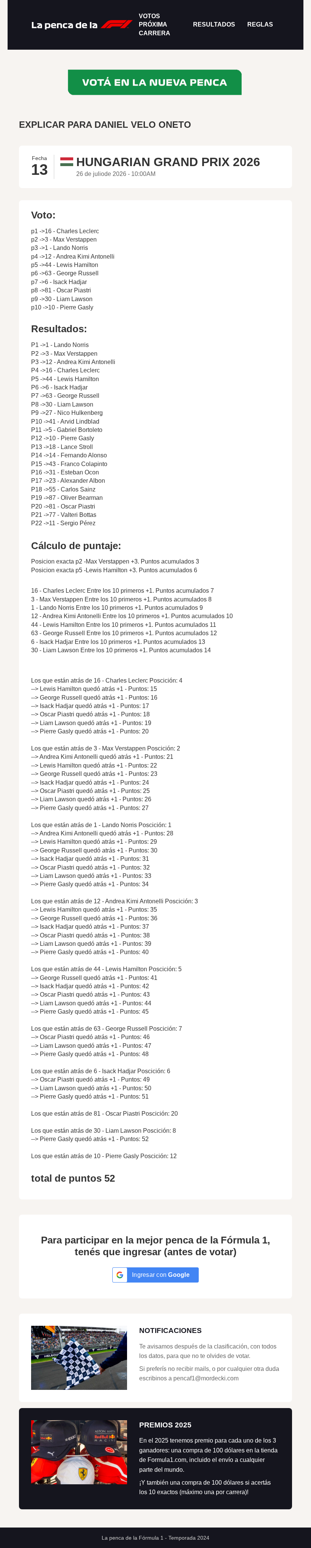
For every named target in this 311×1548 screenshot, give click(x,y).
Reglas (260, 24)
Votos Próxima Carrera (154, 24)
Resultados (214, 24)
